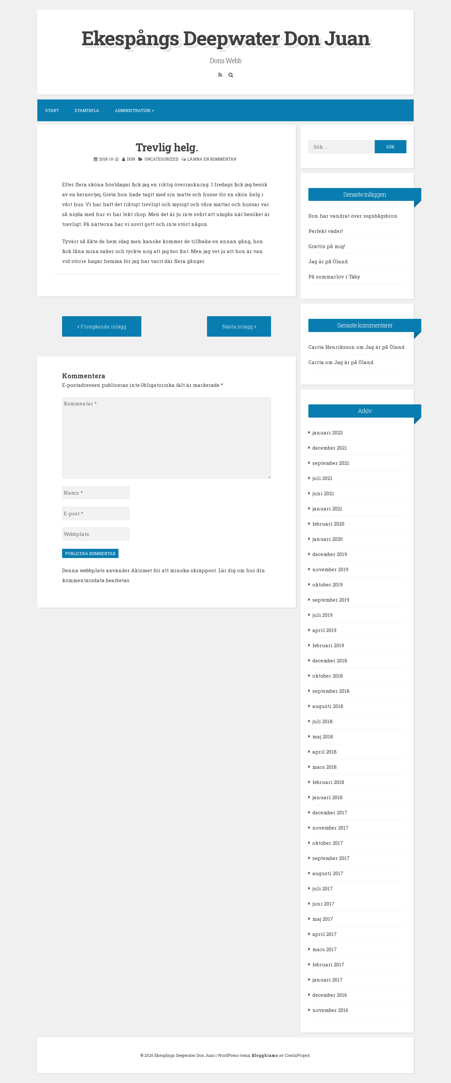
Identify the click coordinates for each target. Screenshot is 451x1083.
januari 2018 (327, 797)
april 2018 (324, 751)
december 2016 (329, 994)
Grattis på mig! (326, 246)
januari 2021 (327, 508)
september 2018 (331, 691)
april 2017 (324, 934)
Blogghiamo (265, 1055)
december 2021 (329, 447)
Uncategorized (161, 159)
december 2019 (329, 554)
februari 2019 (328, 645)
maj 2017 (322, 918)
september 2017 (331, 858)
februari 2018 (328, 782)
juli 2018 (322, 721)
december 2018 (329, 660)
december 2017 (329, 812)
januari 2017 (327, 979)
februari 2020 (328, 523)
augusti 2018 (327, 706)
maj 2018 (322, 736)
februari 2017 (328, 964)
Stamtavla (87, 110)
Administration (132, 110)
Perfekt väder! (325, 231)
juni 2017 (323, 903)
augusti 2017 (327, 873)
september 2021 (330, 463)
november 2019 (330, 569)
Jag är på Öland (328, 261)
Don (131, 159)
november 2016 (330, 1010)
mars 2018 (324, 767)
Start (52, 110)
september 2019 (330, 599)
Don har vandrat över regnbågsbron (353, 215)
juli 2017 (322, 888)
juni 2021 (323, 493)
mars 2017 (324, 949)
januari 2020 (327, 539)
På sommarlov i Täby (334, 276)
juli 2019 (322, 615)
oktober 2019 (327, 584)
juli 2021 (322, 478)
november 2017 (330, 827)
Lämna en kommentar (211, 159)
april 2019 (324, 630)
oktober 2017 (327, 843)
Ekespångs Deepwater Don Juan (226, 37)
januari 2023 (327, 432)
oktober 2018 (327, 675)
